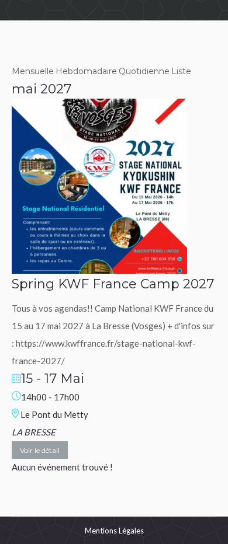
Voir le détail (40, 450)
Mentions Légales (114, 530)
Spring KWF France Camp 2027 (113, 284)
